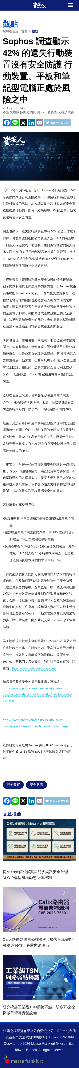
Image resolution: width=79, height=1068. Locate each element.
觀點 (35, 31)
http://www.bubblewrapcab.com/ (34, 668)
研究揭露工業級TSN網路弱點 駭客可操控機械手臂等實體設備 (39, 1010)
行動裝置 (13, 784)
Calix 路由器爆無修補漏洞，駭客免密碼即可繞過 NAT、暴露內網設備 (38, 942)
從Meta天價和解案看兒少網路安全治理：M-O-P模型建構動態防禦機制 (37, 875)
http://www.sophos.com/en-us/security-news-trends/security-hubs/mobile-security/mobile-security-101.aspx (37, 695)
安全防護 (36, 784)
